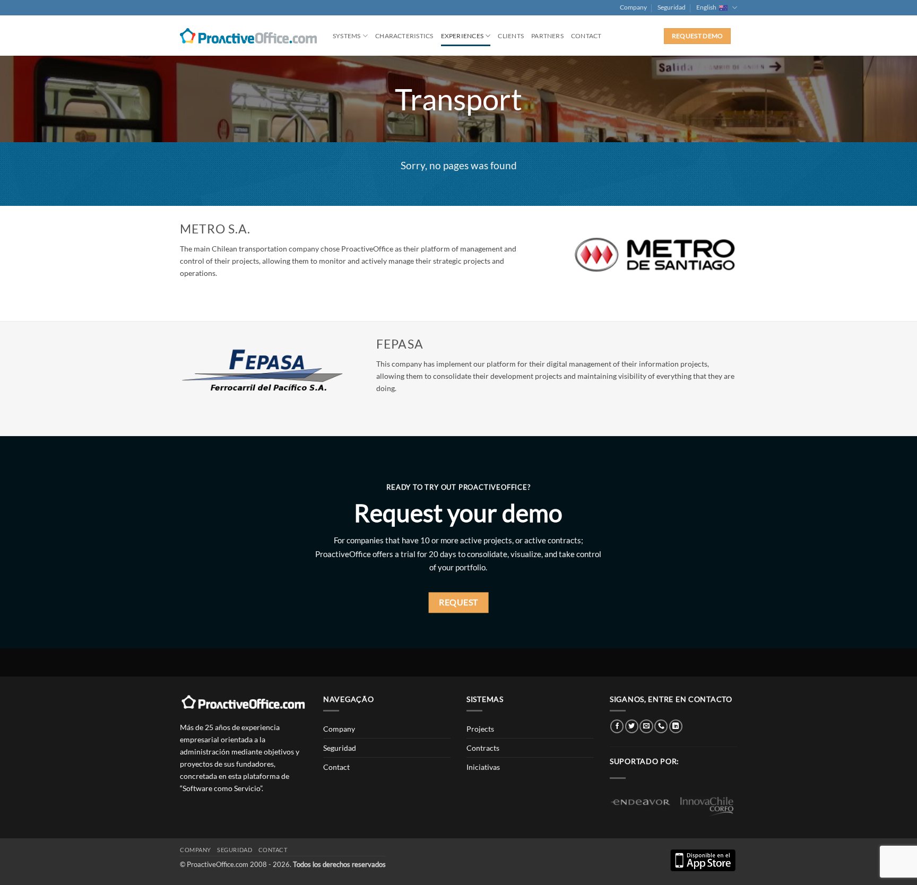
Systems (347, 35)
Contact (586, 35)
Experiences (462, 35)
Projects (480, 728)
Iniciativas (483, 766)
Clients (511, 35)
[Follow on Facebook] (617, 726)
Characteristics (404, 35)
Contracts (482, 747)
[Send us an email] (646, 726)
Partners (547, 35)
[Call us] (661, 726)
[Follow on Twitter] (631, 726)
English (706, 7)
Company (633, 7)
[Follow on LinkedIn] (675, 726)
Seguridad (672, 7)
